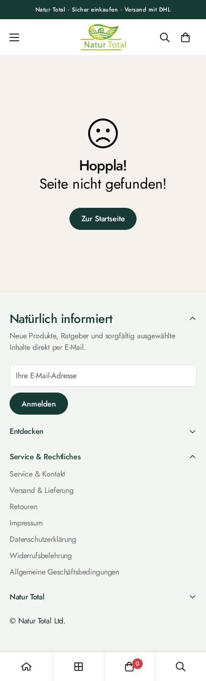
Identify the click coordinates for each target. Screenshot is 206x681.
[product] (26, 666)
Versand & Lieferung (42, 490)
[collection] (78, 666)
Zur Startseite (103, 218)
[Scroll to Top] (188, 629)
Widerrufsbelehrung (41, 555)
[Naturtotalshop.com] (103, 37)
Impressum (26, 522)
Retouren (23, 506)
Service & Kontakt (37, 473)
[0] (185, 37)
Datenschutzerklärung (43, 539)
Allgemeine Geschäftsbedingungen (64, 571)
